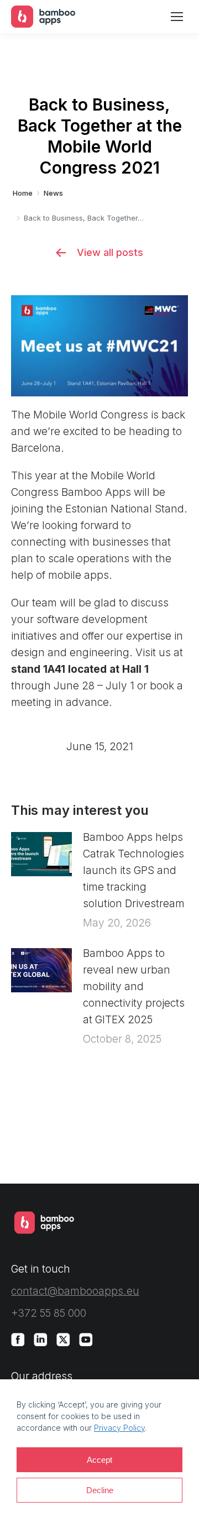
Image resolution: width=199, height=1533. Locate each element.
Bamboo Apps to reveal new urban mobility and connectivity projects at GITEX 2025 (134, 986)
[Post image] (41, 854)
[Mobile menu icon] (177, 17)
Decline (99, 1490)
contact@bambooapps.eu (75, 1291)
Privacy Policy (119, 1427)
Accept (99, 1459)
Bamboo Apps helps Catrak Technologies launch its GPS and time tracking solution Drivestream (134, 870)
